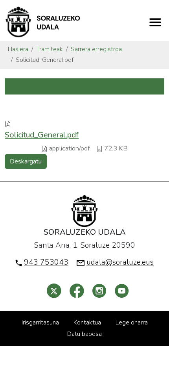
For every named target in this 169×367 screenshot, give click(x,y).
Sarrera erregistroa (96, 49)
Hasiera (18, 49)
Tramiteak (49, 49)
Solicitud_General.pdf (42, 135)
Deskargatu (26, 161)
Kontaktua (87, 322)
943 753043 (46, 262)
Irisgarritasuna (40, 322)
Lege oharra (132, 322)
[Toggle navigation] (155, 22)
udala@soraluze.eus (120, 262)
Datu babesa (84, 334)
